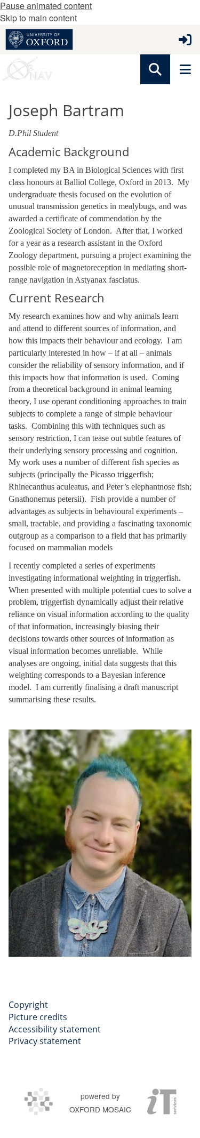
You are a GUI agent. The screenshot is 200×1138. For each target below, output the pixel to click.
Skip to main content (38, 18)
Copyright (28, 1005)
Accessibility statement (55, 1029)
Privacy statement (45, 1041)
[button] (155, 69)
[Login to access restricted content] (185, 39)
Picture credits (38, 1017)
